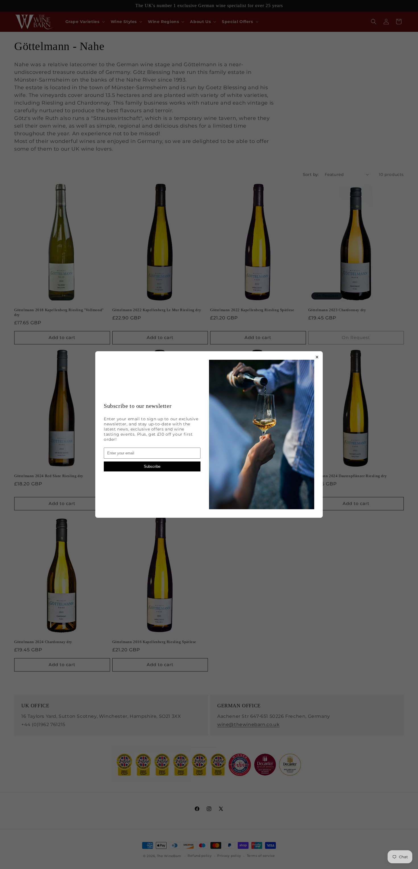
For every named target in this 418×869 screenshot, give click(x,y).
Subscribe (152, 466)
